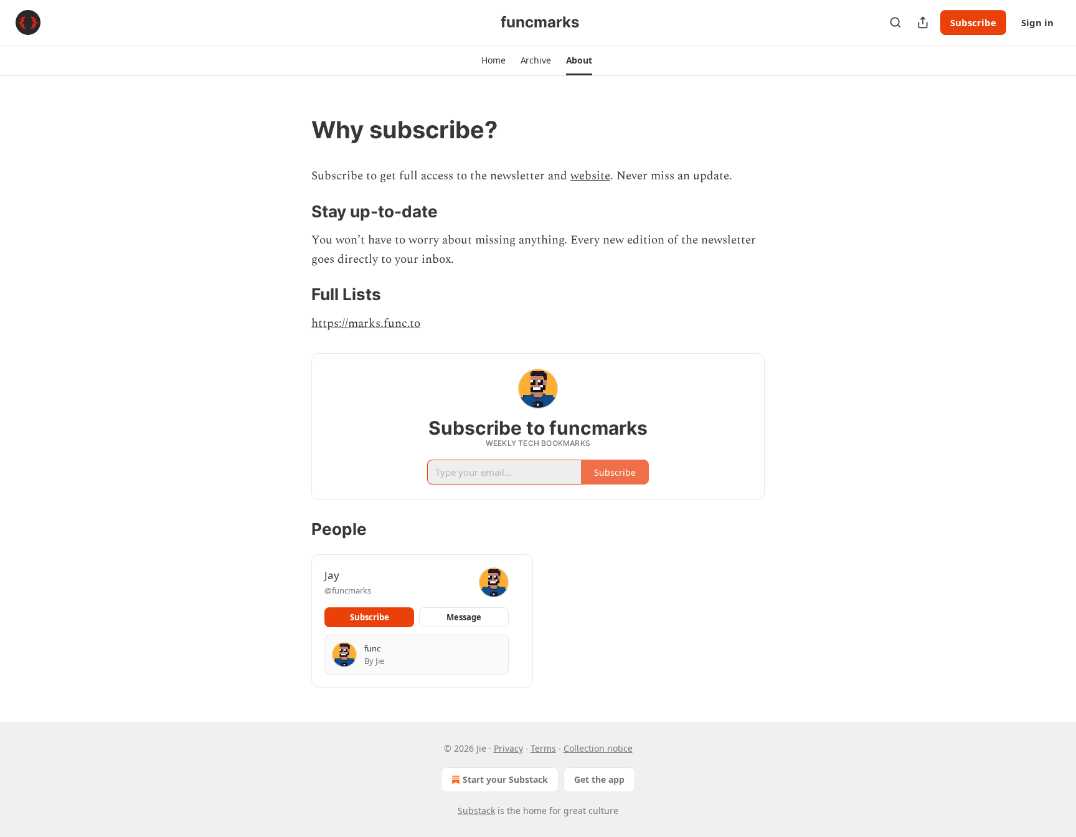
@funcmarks (347, 590)
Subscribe (973, 22)
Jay (331, 575)
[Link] (294, 130)
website (590, 176)
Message (463, 617)
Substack (476, 810)
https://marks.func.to (365, 323)
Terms (543, 748)
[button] (493, 60)
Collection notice (598, 748)
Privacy (508, 748)
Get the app (599, 779)
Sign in (1037, 22)
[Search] (895, 22)
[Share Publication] (922, 22)
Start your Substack (505, 779)
